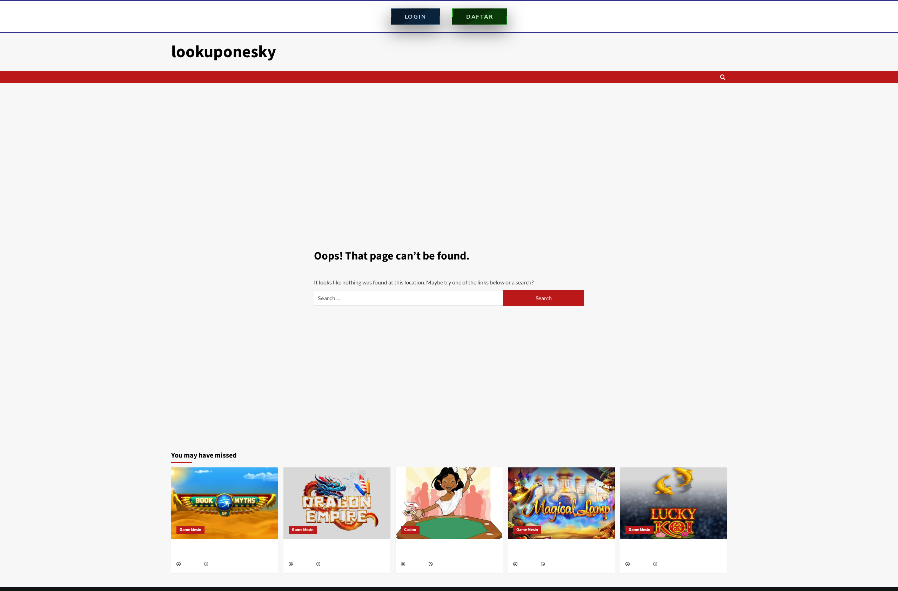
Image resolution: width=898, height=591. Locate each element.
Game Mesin (190, 530)
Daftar (479, 16)
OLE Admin (192, 564)
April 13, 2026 (670, 564)
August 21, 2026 (223, 564)
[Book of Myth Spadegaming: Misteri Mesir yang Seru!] (224, 503)
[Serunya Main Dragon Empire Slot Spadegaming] (336, 503)
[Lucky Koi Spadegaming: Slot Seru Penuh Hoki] (673, 503)
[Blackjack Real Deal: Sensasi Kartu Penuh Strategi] (449, 503)
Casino (410, 530)
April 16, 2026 (558, 564)
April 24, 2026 (446, 564)
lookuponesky (223, 52)
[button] (722, 77)
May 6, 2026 (332, 564)
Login (416, 16)
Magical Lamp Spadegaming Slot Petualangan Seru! (551, 551)
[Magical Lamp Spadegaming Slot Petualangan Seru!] (561, 503)
